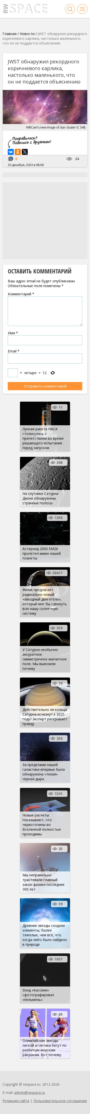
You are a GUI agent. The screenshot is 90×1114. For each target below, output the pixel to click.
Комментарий (21, 294)
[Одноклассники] (18, 152)
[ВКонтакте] (11, 152)
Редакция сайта (15, 1100)
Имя (13, 333)
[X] (25, 152)
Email (14, 351)
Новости (27, 33)
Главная (9, 33)
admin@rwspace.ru (29, 1092)
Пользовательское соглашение (60, 1100)
